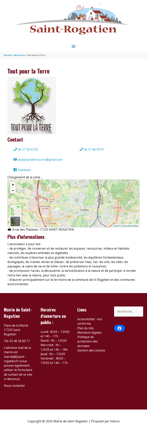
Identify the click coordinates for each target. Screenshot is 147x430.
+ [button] (13, 184)
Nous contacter (14, 385)
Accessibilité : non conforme (89, 321)
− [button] (13, 190)
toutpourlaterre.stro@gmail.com (40, 159)
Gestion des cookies (91, 350)
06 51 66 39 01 (93, 149)
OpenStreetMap (131, 225)
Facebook (24, 170)
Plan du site (85, 328)
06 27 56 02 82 (27, 149)
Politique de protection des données (87, 341)
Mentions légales (89, 332)
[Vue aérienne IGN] (15, 221)
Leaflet (117, 225)
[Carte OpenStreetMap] (15, 211)
